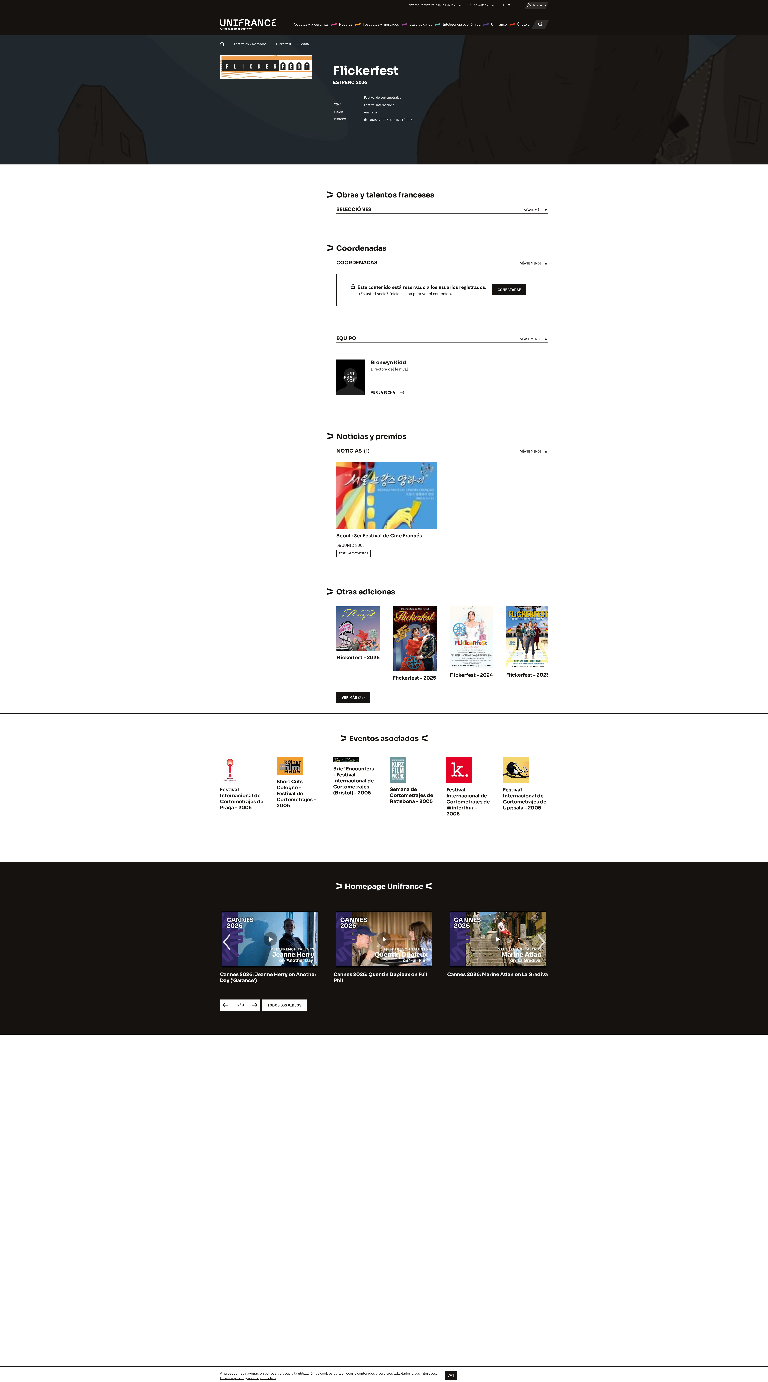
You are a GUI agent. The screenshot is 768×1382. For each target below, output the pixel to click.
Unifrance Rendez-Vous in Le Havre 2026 (433, 5)
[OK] (451, 1375)
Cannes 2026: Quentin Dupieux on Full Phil (267, 977)
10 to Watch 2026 (482, 5)
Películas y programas (311, 24)
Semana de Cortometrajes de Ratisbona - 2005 (411, 795)
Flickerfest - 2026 (358, 658)
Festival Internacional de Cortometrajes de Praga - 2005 (241, 799)
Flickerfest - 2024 (471, 675)
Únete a (523, 24)
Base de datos (420, 24)
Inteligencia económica (462, 24)
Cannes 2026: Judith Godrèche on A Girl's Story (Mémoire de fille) (491, 977)
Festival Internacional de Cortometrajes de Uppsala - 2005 (524, 799)
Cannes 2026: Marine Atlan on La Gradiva (384, 974)
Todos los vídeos (284, 1005)
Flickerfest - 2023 (527, 675)
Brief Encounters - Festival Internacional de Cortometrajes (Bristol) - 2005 (353, 781)
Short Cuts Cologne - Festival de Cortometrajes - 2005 (296, 794)
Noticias (345, 24)
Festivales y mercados (381, 24)
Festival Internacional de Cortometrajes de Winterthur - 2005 (468, 802)
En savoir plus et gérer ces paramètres (248, 1378)
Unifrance (499, 24)
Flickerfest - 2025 (414, 678)
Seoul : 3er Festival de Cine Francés (379, 536)
